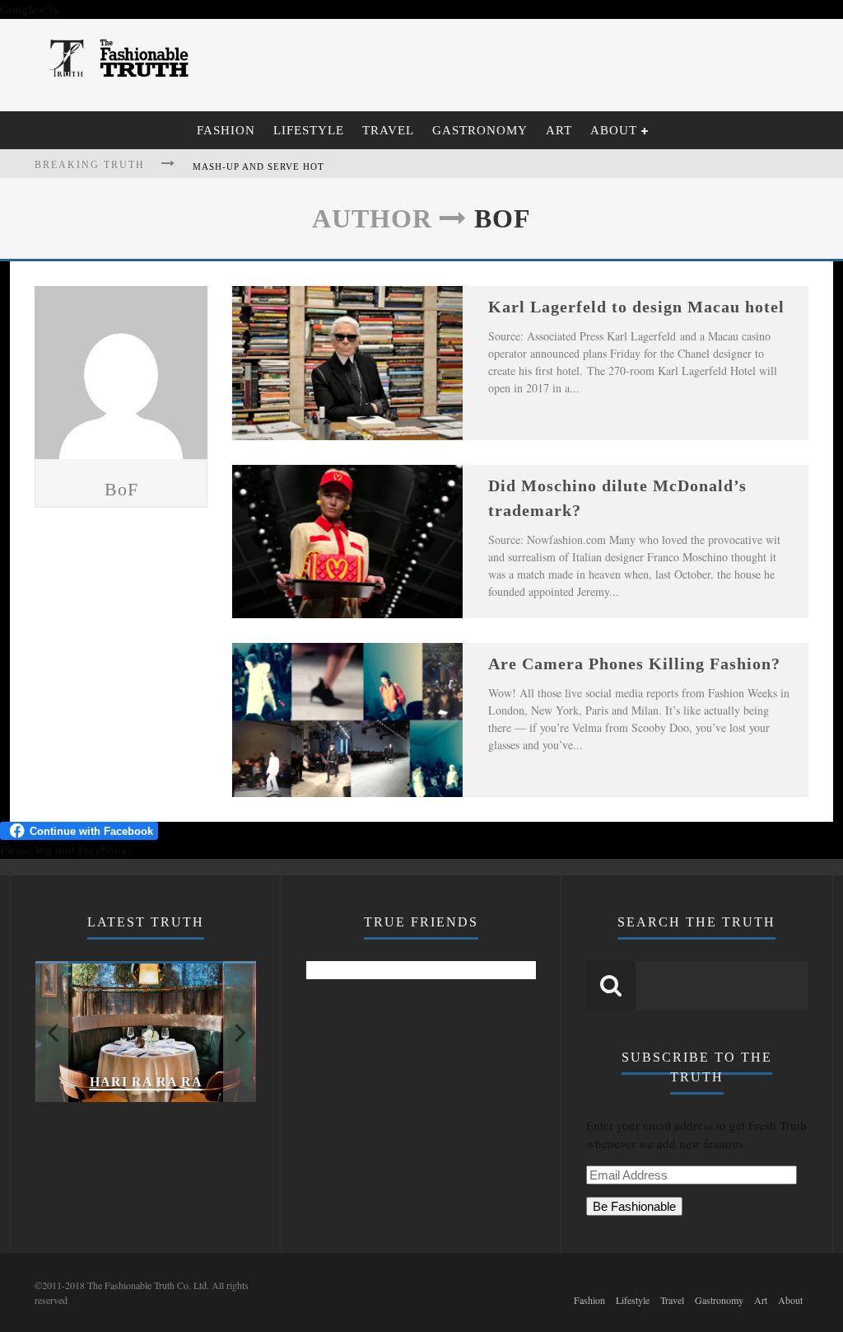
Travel (388, 130)
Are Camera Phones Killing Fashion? (634, 663)
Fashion (226, 130)
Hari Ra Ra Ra (146, 1082)
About (613, 130)
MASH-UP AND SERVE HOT (258, 166)
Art (559, 130)
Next (239, 1031)
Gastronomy (480, 130)
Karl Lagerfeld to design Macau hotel (636, 307)
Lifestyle (308, 130)
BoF (121, 489)
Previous (51, 1031)
